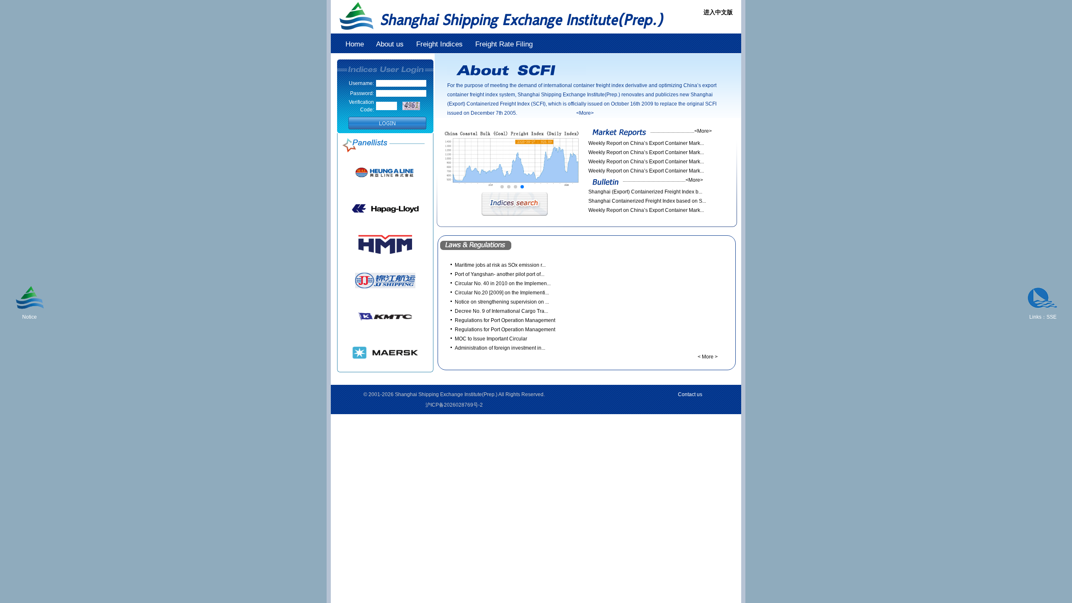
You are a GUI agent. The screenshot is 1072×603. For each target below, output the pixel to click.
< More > (708, 357)
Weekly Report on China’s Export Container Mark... (646, 143)
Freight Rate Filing (504, 44)
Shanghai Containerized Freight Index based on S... (647, 201)
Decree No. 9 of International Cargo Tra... (501, 311)
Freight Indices (439, 44)
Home (354, 44)
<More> (703, 131)
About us (391, 44)
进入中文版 (718, 12)
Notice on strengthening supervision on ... (502, 302)
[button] (502, 186)
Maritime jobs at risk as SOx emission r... (500, 265)
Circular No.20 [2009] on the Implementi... (502, 293)
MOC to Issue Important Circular (491, 339)
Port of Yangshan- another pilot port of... (499, 274)
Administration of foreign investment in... (500, 348)
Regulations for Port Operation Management (505, 320)
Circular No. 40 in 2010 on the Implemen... (503, 283)
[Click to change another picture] (411, 105)
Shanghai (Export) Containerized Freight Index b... (645, 192)
